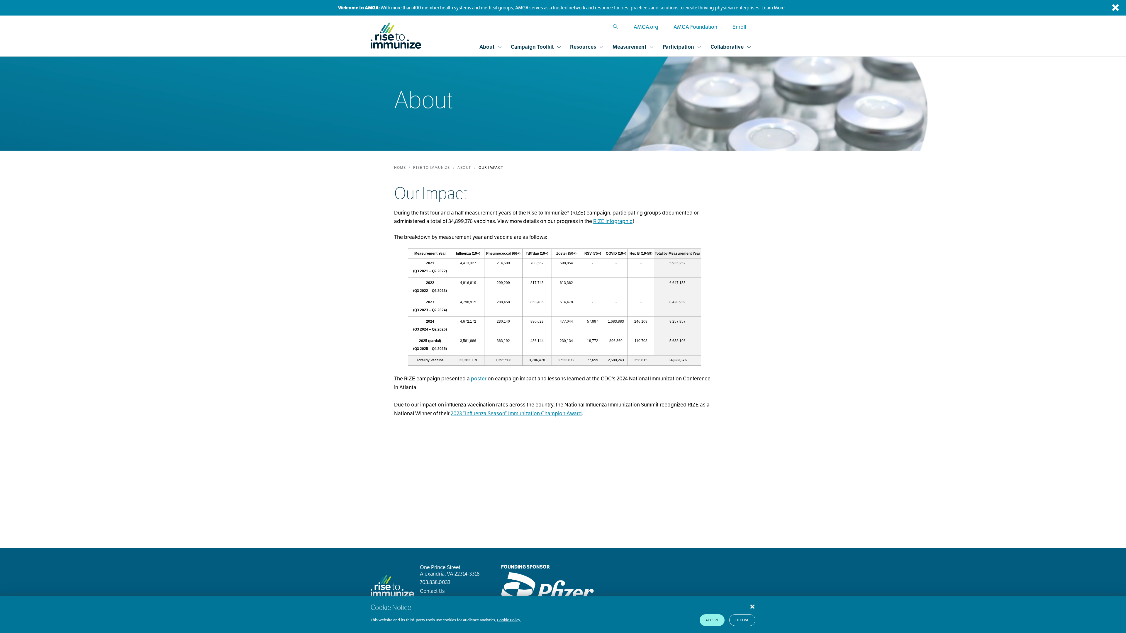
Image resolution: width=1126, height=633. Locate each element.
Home (400, 167)
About (464, 167)
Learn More (773, 8)
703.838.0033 (435, 582)
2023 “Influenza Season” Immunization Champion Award (516, 413)
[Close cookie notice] (752, 606)
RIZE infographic (612, 221)
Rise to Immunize (431, 167)
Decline (742, 620)
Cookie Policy (508, 620)
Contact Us (432, 591)
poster (478, 378)
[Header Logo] (396, 36)
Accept (712, 620)
